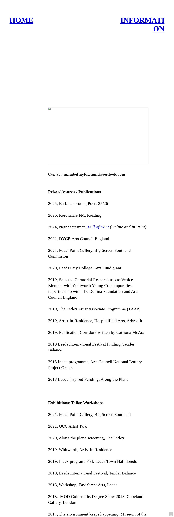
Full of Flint (98, 227)
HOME (21, 20)
